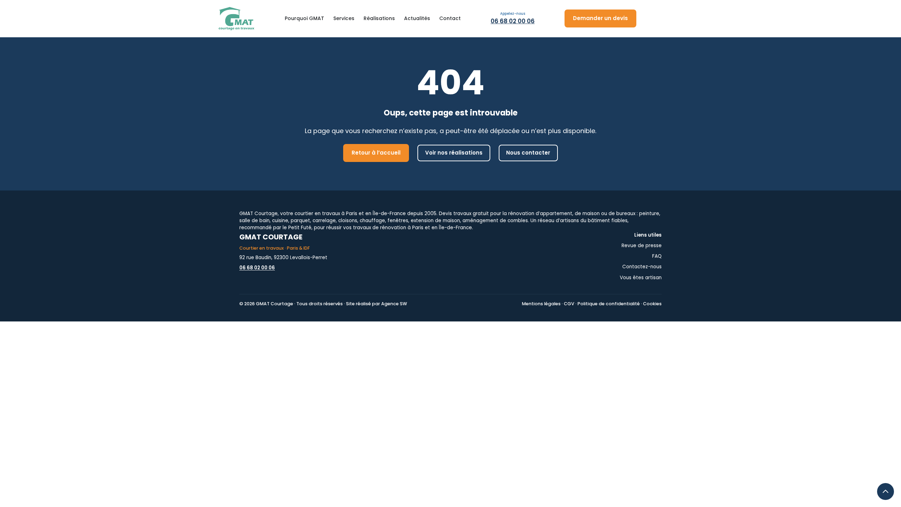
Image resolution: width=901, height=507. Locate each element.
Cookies (652, 304)
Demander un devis (600, 18)
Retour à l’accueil (376, 152)
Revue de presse (642, 245)
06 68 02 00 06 (513, 21)
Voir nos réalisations (454, 152)
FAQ (657, 256)
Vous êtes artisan (641, 277)
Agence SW (394, 304)
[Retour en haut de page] (885, 491)
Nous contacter (528, 152)
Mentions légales (541, 304)
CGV (569, 304)
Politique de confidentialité (609, 304)
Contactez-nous (642, 266)
